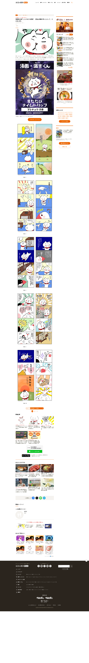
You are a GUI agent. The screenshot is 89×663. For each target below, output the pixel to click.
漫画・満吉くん (25, 15)
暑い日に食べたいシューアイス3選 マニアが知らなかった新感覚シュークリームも (22, 475)
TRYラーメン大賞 (21, 579)
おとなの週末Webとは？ (32, 605)
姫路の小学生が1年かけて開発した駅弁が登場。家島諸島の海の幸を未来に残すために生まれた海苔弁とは (68, 38)
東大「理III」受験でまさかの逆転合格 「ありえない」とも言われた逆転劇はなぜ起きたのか (22, 442)
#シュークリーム (69, 112)
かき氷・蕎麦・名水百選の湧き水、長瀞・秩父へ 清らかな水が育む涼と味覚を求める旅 (68, 64)
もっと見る (70, 67)
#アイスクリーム (61, 112)
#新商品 (63, 116)
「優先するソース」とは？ (35, 456)
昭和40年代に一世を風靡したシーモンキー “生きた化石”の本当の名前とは (34, 427)
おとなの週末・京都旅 (30, 584)
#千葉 (59, 118)
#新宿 (67, 114)
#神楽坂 (70, 114)
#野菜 (68, 116)
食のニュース (28, 574)
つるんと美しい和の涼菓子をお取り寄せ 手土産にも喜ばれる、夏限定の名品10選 (47, 489)
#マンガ (17, 27)
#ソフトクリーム (61, 114)
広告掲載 (59, 605)
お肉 (27, 589)
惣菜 (32, 589)
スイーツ (36, 589)
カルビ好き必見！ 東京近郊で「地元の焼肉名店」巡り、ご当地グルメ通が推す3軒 (34, 475)
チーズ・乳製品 (41, 589)
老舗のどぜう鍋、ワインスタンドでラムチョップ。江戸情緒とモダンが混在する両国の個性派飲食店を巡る (47, 475)
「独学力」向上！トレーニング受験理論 (21, 439)
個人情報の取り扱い (41, 605)
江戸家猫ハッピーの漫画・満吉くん (21, 17)
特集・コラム (50, 2)
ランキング (20, 571)
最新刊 (68, 2)
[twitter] (38, 566)
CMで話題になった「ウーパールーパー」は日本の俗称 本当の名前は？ (22, 427)
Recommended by (47, 556)
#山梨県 (63, 118)
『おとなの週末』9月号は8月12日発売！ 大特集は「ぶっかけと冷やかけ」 (68, 131)
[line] (41, 566)
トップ (19, 569)
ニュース (37, 2)
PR (39, 574)
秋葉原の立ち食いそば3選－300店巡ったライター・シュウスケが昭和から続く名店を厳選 (68, 43)
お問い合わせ (49, 605)
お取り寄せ (64, 2)
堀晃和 (17, 25)
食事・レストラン (43, 2)
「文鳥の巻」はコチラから (34, 119)
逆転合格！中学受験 (30, 439)
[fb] (44, 566)
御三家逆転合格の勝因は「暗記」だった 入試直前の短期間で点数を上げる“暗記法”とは (34, 442)
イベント (36, 574)
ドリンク (46, 589)
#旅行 (67, 118)
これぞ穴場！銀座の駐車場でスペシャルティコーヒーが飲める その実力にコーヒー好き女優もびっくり (22, 491)
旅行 (55, 2)
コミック (58, 2)
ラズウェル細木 (35, 587)
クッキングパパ (28, 587)
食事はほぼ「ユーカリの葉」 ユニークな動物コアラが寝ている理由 (47, 427)
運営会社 (54, 605)
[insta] (50, 566)
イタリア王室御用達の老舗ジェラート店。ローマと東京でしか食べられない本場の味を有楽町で (68, 48)
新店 (32, 574)
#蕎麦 (71, 116)
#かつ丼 (59, 116)
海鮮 (30, 589)
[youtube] (47, 566)
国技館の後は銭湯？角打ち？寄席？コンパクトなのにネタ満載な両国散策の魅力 (34, 488)
